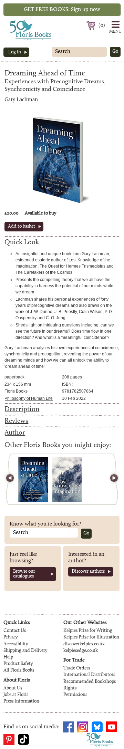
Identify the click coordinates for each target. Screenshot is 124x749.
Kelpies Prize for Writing (87, 630)
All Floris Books (18, 670)
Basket (91, 25)
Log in (14, 52)
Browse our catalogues (24, 574)
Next (111, 479)
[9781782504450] (67, 479)
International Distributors (89, 675)
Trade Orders (76, 668)
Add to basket (21, 226)
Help (8, 657)
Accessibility (15, 644)
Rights (69, 688)
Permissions (75, 695)
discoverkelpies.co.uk (84, 644)
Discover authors (88, 571)
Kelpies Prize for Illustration (91, 637)
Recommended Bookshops (89, 681)
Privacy (10, 637)
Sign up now (62, 9)
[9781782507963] (33, 479)
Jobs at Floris (15, 695)
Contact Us (14, 630)
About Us (12, 688)
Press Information (21, 701)
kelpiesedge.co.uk (80, 650)
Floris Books (17, 22)
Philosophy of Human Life (28, 398)
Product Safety (18, 664)
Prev (13, 479)
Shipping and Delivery (25, 650)
